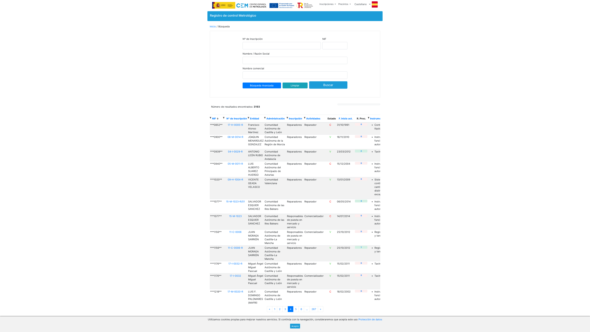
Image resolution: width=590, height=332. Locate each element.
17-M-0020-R (235, 291)
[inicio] (263, 5)
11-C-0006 (235, 231)
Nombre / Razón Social (256, 53)
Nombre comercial (253, 68)
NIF (324, 38)
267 (314, 309)
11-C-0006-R (235, 247)
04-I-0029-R (235, 151)
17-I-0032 (235, 275)
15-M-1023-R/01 (235, 201)
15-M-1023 (235, 216)
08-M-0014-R (235, 136)
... (307, 309)
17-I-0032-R (235, 263)
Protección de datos (370, 319)
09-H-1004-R (235, 179)
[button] (327, 4)
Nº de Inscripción (253, 38)
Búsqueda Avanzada (261, 85)
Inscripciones (326, 4)
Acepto (295, 326)
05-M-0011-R (235, 163)
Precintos (343, 4)
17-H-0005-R (235, 124)
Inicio (213, 26)
